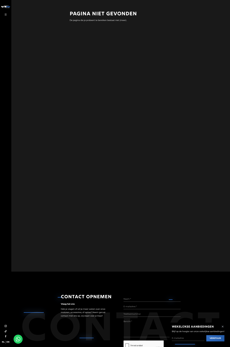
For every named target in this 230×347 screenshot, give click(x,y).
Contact (6, 192)
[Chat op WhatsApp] (18, 339)
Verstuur (215, 338)
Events (6, 166)
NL (3, 342)
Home (5, 144)
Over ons (5, 186)
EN (8, 342)
